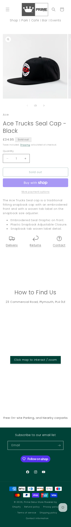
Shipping (25, 144)
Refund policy (32, 506)
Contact (59, 245)
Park (24, 20)
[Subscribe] (59, 445)
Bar (44, 20)
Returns (35, 245)
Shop (14, 20)
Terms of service (26, 512)
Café (35, 20)
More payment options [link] (36, 191)
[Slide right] (44, 105)
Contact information (37, 518)
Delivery (12, 245)
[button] (7, 9)
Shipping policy (48, 512)
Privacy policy (51, 506)
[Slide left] (27, 105)
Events (56, 20)
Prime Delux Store (34, 502)
